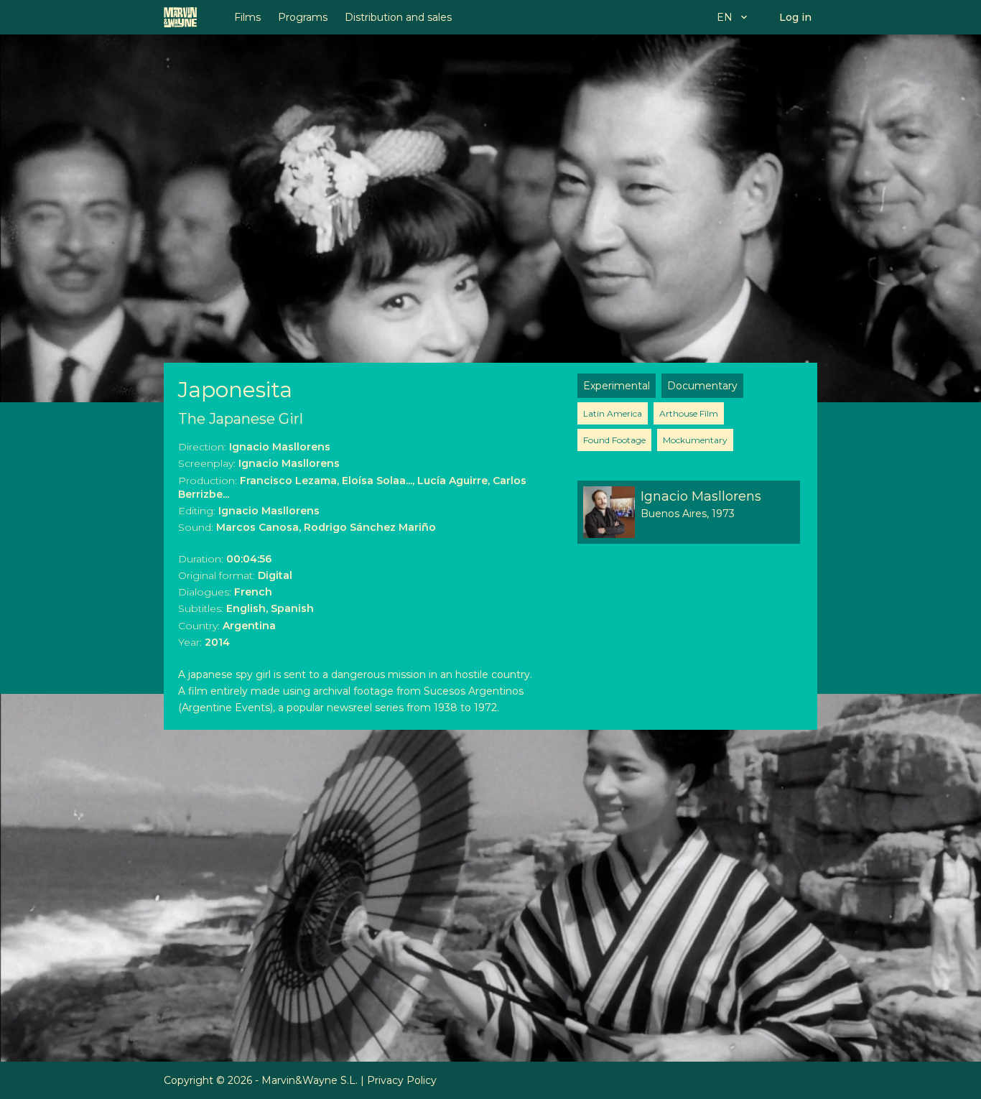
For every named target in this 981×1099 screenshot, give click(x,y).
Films (247, 17)
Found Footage (614, 440)
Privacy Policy (402, 1080)
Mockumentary (695, 440)
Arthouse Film (688, 413)
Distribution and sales (398, 17)
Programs (302, 17)
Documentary (702, 385)
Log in (795, 17)
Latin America (612, 413)
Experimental (616, 385)
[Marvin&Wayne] (180, 17)
